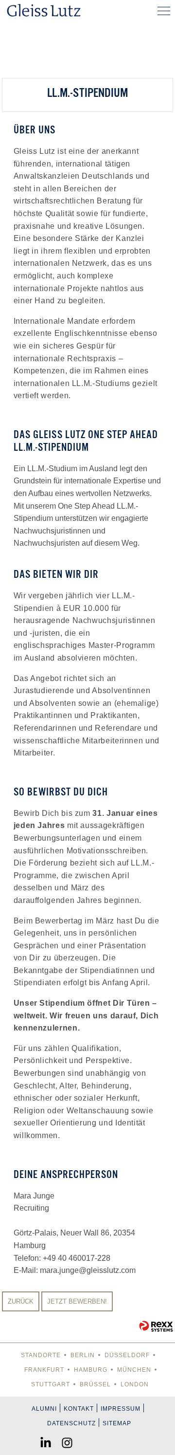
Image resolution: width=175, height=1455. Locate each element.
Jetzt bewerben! (77, 1301)
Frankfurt (44, 1369)
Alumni (44, 1408)
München (134, 1369)
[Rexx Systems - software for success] (156, 1326)
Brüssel (95, 1384)
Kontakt (79, 1408)
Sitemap (117, 1423)
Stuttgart (50, 1384)
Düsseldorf (127, 1355)
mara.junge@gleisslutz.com (88, 1270)
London (135, 1384)
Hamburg (90, 1369)
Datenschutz (71, 1423)
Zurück (21, 1301)
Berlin (82, 1355)
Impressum (120, 1408)
